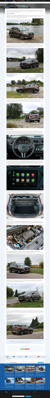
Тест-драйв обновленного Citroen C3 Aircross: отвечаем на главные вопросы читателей (19, 385)
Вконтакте (29, 341)
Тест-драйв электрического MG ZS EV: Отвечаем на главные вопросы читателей (29, 385)
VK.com (10, 362)
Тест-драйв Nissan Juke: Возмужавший (39, 372)
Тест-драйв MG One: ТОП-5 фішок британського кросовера (19, 372)
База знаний (13, 2)
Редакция (34, 393)
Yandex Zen (37, 341)
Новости (6, 2)
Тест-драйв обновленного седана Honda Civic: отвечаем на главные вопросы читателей (40, 385)
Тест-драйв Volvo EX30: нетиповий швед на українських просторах (9, 372)
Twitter (40, 341)
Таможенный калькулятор (22, 2)
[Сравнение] (41, 0)
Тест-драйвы (9, 2)
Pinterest (35, 341)
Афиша (15, 2)
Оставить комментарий (40, 362)
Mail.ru (12, 362)
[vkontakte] (39, 0)
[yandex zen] (38, 0)
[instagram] (34, 0)
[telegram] (37, 0)
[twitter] (35, 0)
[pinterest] (36, 0)
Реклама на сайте (34, 392)
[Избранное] (42, 0)
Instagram (32, 341)
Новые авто (27, 2)
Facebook (27, 341)
